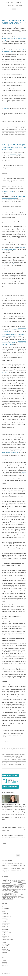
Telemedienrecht (5, 944)
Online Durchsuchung (14, 761)
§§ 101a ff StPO (5, 372)
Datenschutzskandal (19, 131)
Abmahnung (6, 880)
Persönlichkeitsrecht (20, 127)
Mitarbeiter (15, 890)
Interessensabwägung (17, 889)
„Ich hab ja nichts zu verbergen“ (15, 215)
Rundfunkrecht (4, 936)
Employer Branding (5, 923)
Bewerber (24, 883)
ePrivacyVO (4, 924)
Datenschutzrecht (12, 127)
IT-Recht (3, 927)
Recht (16, 892)
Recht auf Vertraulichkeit (9, 134)
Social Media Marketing (6, 940)
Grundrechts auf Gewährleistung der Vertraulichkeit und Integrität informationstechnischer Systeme (13, 334)
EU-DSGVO (4, 926)
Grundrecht (17, 759)
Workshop (4, 952)
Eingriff (17, 757)
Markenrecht (7, 890)
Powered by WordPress (6, 973)
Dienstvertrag (4, 918)
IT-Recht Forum (8, 132)
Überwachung (17, 134)
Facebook (5, 889)
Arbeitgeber (17, 881)
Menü (14, 8)
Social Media (9, 893)
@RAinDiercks (19, 827)
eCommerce (4, 921)
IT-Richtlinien (24, 889)
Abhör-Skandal (14, 129)
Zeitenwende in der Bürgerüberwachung (13, 135)
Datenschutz (4, 131)
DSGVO (14, 887)
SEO (3, 937)
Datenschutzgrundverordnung (19, 886)
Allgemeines (4, 911)
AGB (19, 880)
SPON (19, 154)
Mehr (4, 819)
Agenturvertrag (22, 880)
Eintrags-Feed (4, 962)
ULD (20, 896)
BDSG (20, 883)
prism (3, 134)
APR (23, 756)
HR (13, 889)
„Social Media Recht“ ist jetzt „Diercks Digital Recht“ (12, 863)
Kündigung (3, 890)
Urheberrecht (13, 897)
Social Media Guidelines (8, 894)
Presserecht (4, 934)
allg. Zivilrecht (5, 127)
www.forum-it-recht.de (8, 109)
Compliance (8, 885)
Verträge (3, 947)
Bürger (19, 129)
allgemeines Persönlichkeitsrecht (15, 756)
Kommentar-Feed (5, 963)
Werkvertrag (4, 949)
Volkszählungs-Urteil (22, 328)
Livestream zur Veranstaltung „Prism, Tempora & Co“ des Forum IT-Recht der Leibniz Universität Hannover (14, 22)
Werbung (23, 897)
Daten (12, 885)
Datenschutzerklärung (7, 886)
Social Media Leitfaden (19, 894)
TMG (19, 896)
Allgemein (4, 910)
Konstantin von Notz (15, 132)
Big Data (3, 885)
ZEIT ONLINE (13, 154)
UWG (18, 897)
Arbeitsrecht (14, 883)
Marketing (11, 890)
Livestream (5, 108)
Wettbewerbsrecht (7, 899)
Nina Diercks (23, 126)
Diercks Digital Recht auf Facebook (9, 846)
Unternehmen (5, 897)
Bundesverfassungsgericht (7, 757)
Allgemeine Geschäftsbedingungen (7, 881)
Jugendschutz (4, 929)
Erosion (20, 757)
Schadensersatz (21, 891)
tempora (6, 764)
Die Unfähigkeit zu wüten (7, 191)
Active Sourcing (14, 880)
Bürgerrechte (23, 129)
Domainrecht (4, 919)
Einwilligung (20, 887)
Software (3, 942)
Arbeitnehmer (6, 883)
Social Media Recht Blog (14, 3)
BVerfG (14, 757)
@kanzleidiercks (18, 833)
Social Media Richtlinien (9, 896)
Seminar (3, 893)
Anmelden (4, 960)
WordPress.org (4, 965)
